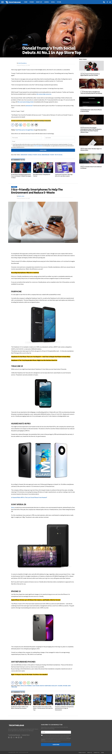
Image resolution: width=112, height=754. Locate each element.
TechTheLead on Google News (24, 130)
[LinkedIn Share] (20, 124)
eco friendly (28, 685)
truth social (58, 154)
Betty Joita (21, 196)
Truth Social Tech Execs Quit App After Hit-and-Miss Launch (63, 175)
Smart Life (39, 2)
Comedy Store (26, 735)
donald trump (32, 154)
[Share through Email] (32, 124)
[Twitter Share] (16, 124)
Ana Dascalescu (22, 63)
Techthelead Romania (14, 735)
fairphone (47, 685)
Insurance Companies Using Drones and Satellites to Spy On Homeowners (64, 708)
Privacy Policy (82, 752)
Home (25, 2)
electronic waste (38, 685)
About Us (89, 752)
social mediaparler (43, 154)
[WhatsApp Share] (28, 124)
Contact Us (96, 752)
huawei (60, 685)
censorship (23, 154)
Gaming (46, 2)
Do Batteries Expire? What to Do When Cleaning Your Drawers (19, 707)
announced (29, 105)
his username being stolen (26, 102)
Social (53, 2)
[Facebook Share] (12, 124)
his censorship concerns (44, 94)
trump (52, 154)
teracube (14, 687)
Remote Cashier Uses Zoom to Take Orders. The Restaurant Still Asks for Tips (43, 708)
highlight (54, 685)
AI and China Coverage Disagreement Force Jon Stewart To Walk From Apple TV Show (21, 176)
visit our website (38, 145)
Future (59, 2)
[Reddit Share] (24, 124)
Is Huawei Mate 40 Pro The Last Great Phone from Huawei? (29, 497)
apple (22, 685)
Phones (32, 2)
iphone (65, 685)
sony (69, 685)
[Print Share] (36, 124)
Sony (12, 507)
